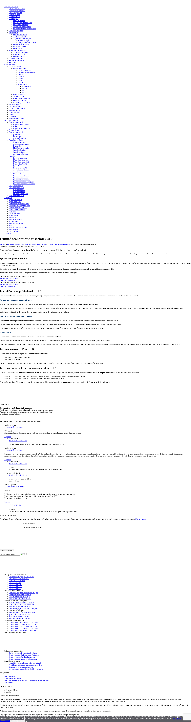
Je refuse (22, 721)
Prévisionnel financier (20, 25)
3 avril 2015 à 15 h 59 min (18, 475)
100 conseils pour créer (17, 9)
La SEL (25, 92)
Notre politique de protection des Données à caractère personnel (26, 680)
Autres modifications (20, 154)
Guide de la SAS (15, 589)
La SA (24, 90)
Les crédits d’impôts (20, 164)
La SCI (20, 82)
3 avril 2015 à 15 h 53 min (18, 441)
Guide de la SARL (15, 585)
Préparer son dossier (20, 35)
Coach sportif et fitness (17, 210)
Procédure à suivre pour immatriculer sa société (25, 665)
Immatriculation (14, 110)
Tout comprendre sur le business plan (22, 613)
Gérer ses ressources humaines (35, 244)
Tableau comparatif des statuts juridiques (23, 653)
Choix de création (15, 66)
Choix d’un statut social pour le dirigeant (23, 659)
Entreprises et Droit (11, 690)
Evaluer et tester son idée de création (21, 603)
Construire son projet (16, 31)
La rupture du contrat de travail (24, 184)
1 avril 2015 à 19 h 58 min (13, 450)
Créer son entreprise (11, 64)
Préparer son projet (11, 7)
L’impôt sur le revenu (20, 160)
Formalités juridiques (16, 140)
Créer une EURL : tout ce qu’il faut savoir (23, 628)
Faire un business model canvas (20, 607)
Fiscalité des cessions (20, 194)
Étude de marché (19, 21)
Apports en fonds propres (22, 39)
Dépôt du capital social (17, 108)
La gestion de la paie (20, 178)
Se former (12, 62)
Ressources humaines (16, 172)
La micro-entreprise (24, 70)
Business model (14, 17)
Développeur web (15, 214)
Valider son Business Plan (22, 27)
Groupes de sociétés (16, 186)
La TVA (16, 166)
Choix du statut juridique (22, 98)
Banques (12, 114)
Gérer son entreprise (11, 120)
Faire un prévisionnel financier (19, 618)
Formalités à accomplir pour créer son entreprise (25, 663)
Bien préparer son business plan (20, 614)
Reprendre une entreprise (17, 50)
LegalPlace (8, 692)
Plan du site (8, 682)
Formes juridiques (19, 68)
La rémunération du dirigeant (23, 182)
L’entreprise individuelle (26, 72)
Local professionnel (20, 100)
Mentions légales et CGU (13, 678)
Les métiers (8, 198)
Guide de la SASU (15, 587)
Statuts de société (15, 104)
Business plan (13, 19)
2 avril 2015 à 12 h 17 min (18, 464)
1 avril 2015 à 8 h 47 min (17, 506)
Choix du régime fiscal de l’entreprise (22, 657)
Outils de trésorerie (19, 47)
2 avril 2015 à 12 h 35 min (13, 427)
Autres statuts (22, 84)
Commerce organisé (16, 58)
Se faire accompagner (16, 60)
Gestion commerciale (16, 122)
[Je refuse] (26, 721)
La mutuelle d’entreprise (21, 180)
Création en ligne (15, 112)
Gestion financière (19, 138)
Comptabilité (17, 134)
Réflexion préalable (15, 13)
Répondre (7, 437)
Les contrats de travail (21, 176)
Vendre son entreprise (16, 188)
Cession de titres (19, 192)
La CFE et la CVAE (20, 168)
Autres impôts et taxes (21, 170)
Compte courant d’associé (27, 43)
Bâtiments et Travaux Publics (19, 204)
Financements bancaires (21, 45)
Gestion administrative (16, 132)
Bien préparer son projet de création (21, 605)
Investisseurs (17, 48)
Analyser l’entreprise (20, 52)
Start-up (11, 225)
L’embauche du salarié (21, 174)
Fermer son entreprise (16, 196)
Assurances (13, 116)
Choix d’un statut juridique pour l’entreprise (24, 655)
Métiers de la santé (15, 220)
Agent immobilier (15, 202)
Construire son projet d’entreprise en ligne (23, 593)
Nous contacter (140, 519)
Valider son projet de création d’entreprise (23, 609)
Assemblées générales (21, 144)
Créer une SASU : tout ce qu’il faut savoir (23, 622)
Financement (13, 33)
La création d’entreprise (17, 11)
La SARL (21, 78)
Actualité (7, 233)
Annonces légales (15, 106)
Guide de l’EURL (15, 583)
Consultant (12, 212)
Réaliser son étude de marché (19, 579)
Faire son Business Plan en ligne (24, 29)
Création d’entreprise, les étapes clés (21, 577)
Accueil (2, 244)
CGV (15, 126)
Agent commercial (15, 200)
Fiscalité (12, 156)
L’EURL (21, 74)
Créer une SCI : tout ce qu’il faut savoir (22, 630)
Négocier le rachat (19, 54)
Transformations (19, 152)
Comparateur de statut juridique (20, 595)
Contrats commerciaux (21, 124)
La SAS (20, 80)
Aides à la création (19, 37)
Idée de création (14, 15)
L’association (26, 86)
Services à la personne (16, 223)
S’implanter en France (16, 118)
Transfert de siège (19, 150)
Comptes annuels (19, 142)
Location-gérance (19, 56)
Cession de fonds (19, 190)
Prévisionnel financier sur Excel (20, 599)
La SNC (25, 88)
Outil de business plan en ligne (19, 597)
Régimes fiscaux (19, 94)
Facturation (17, 136)
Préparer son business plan (22, 23)
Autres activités (14, 231)
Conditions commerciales (22, 128)
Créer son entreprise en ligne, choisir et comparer (26, 669)
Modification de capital (21, 148)
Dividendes (17, 146)
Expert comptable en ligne (9, 278)
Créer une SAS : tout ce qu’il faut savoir (23, 626)
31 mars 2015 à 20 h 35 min (14, 487)
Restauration (13, 222)
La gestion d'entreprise (15, 244)
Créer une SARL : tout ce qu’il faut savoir (23, 624)
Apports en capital (24, 41)
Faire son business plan (17, 581)
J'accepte (14, 721)
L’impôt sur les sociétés (21, 162)
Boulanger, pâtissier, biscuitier (19, 206)
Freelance (12, 218)
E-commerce (13, 216)
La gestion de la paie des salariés (59, 244)
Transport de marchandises (18, 227)
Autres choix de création (21, 102)
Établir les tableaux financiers (19, 616)
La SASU (21, 76)
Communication (14, 130)
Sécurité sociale (18, 96)
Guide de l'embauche (7, 280)
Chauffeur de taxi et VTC (18, 208)
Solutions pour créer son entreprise (21, 667)
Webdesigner (13, 229)
